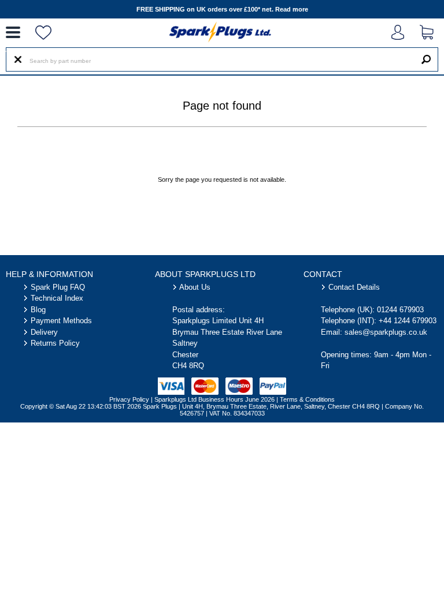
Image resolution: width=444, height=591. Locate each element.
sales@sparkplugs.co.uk (386, 332)
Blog (38, 309)
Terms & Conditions (307, 399)
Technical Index (57, 298)
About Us (194, 287)
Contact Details (354, 287)
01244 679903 (400, 309)
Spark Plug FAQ (58, 287)
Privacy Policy (129, 399)
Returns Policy (55, 343)
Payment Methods (61, 320)
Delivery (44, 332)
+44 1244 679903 (407, 320)
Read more (291, 9)
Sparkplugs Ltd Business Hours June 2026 (214, 399)
